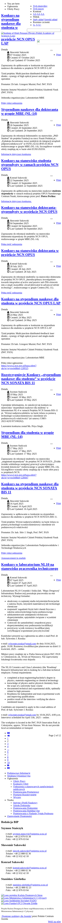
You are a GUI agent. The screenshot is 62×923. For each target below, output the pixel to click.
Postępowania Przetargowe (26, 792)
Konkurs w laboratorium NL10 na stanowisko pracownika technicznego (29, 566)
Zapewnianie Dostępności (19, 816)
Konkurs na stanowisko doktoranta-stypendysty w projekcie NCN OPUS (29, 210)
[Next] (8, 765)
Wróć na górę (54, 921)
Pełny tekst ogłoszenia (11, 103)
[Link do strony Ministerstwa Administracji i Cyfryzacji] (23, 898)
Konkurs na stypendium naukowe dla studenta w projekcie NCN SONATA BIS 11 (30, 488)
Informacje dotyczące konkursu (16, 154)
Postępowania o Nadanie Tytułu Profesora (33, 813)
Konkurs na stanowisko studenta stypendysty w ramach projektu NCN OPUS (29, 165)
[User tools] (51, 50)
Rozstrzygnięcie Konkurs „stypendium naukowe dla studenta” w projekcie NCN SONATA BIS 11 (31, 379)
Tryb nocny (38, 8)
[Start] (8, 733)
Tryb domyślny (40, 6)
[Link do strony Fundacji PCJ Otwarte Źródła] (19, 903)
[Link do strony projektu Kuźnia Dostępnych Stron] (21, 895)
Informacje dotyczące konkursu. (16, 201)
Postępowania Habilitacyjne (26, 811)
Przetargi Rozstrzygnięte (24, 794)
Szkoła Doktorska (21, 805)
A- (34, 25)
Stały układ (38, 19)
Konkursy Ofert (20, 784)
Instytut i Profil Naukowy (25, 802)
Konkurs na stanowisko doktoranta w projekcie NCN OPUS (30, 253)
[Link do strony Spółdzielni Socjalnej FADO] (19, 900)
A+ (39, 25)
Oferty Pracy (19, 781)
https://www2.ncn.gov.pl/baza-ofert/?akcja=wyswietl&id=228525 (18, 367)
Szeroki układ (50, 19)
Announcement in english (13, 558)
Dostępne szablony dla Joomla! (16, 916)
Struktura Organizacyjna (18, 776)
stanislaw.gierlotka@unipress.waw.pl (30, 885)
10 (8, 762)
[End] (8, 768)
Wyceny (17, 797)
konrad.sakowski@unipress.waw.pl (29, 867)
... (8, 749)
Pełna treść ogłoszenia (11, 244)
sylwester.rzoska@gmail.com (22, 643)
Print (58, 54)
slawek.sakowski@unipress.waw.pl (29, 851)
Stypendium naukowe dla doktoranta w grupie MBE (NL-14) (29, 111)
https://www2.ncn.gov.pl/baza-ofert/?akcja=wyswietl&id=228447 (18, 476)
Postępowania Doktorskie (25, 808)
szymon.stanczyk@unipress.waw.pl (30, 834)
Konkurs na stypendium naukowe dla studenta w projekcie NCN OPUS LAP (30, 301)
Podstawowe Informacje (18, 773)
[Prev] (8, 735)
